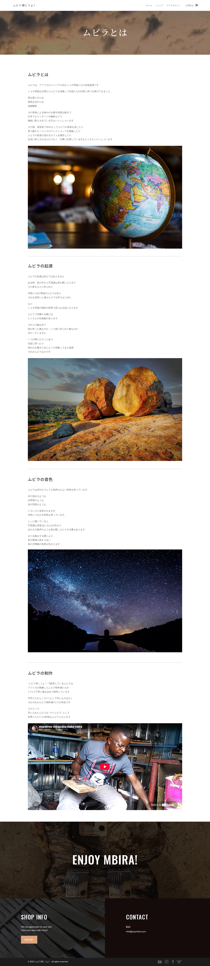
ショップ (159, 5)
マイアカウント (173, 5)
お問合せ (190, 5)
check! (29, 939)
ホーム (149, 5)
